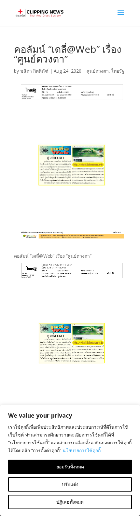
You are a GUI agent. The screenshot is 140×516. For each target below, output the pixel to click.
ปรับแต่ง (70, 484)
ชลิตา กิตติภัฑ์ (34, 71)
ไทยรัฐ (117, 71)
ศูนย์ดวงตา (98, 71)
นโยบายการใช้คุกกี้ (82, 450)
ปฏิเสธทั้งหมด (70, 502)
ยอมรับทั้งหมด (70, 467)
